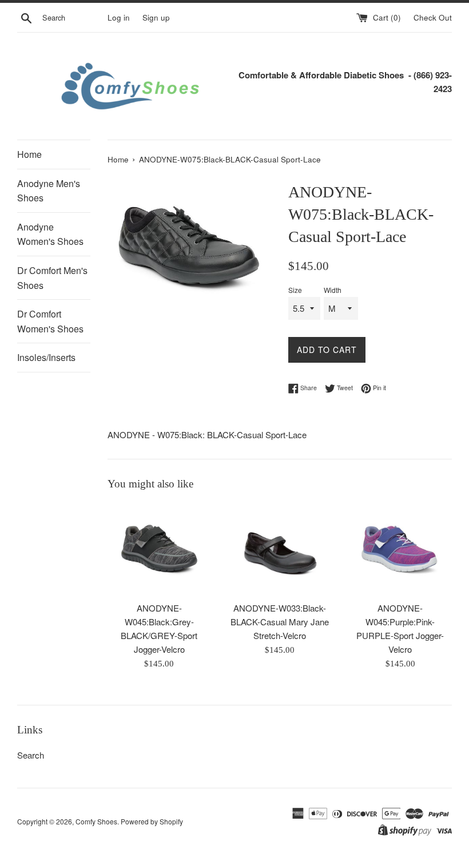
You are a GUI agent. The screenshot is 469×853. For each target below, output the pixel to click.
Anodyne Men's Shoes (48, 191)
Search (30, 755)
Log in (119, 17)
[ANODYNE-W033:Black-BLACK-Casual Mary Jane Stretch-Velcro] (280, 549)
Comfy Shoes (96, 821)
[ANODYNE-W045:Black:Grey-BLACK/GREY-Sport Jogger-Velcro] (159, 549)
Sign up (156, 17)
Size (295, 290)
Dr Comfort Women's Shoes (50, 321)
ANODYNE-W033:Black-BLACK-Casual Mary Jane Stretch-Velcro (279, 621)
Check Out (433, 17)
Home (29, 154)
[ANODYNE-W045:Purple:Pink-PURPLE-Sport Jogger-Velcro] (400, 549)
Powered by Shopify (152, 821)
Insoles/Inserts (46, 357)
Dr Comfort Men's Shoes (52, 278)
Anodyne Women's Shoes (50, 234)
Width (332, 290)
